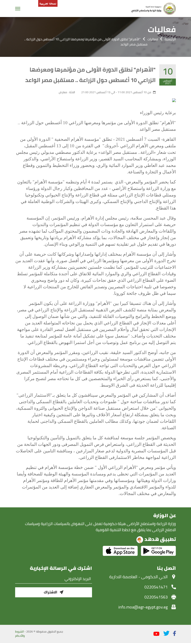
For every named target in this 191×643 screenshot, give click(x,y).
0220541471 (156, 587)
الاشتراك (50, 592)
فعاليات (152, 39)
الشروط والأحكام (20, 633)
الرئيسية (170, 39)
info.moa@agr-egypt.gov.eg (143, 607)
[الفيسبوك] (174, 633)
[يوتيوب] (156, 634)
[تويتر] (166, 633)
